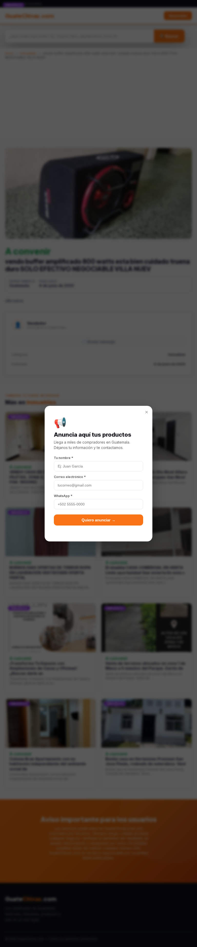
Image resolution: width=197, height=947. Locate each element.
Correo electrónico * (70, 477)
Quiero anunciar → (98, 520)
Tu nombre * (63, 458)
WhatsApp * (63, 496)
